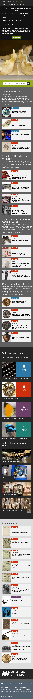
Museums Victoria (14, 1)
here (17, 167)
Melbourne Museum (7, 294)
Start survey (6, 696)
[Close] (31, 684)
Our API (16, 4)
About (22, 4)
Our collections (7, 4)
